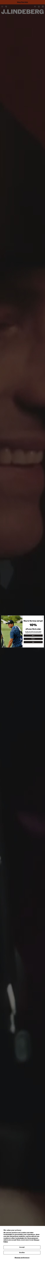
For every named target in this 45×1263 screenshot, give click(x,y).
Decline (22, 1253)
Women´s (33, 638)
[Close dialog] (42, 617)
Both (33, 642)
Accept (22, 1247)
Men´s (33, 635)
